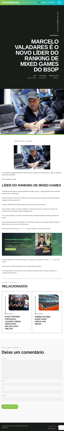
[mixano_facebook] (43, 3)
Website (4, 395)
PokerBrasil (11, 2)
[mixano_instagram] (48, 3)
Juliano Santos (31, 78)
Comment (4, 358)
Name (3, 380)
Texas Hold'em (54, 35)
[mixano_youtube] (45, 3)
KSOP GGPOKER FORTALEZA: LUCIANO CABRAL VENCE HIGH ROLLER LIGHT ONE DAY (13, 323)
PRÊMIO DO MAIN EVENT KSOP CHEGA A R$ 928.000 (42, 320)
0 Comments (42, 78)
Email (3, 388)
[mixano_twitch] (53, 3)
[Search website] (59, 2)
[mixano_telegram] (51, 3)
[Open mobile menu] (39, 2)
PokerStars (23, 228)
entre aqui (51, 259)
